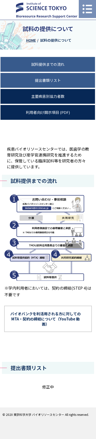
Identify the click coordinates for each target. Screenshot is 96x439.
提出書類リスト (48, 80)
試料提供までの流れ (47, 64)
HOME (31, 40)
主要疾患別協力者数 (47, 96)
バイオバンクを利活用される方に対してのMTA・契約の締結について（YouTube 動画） (45, 319)
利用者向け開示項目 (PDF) (48, 112)
